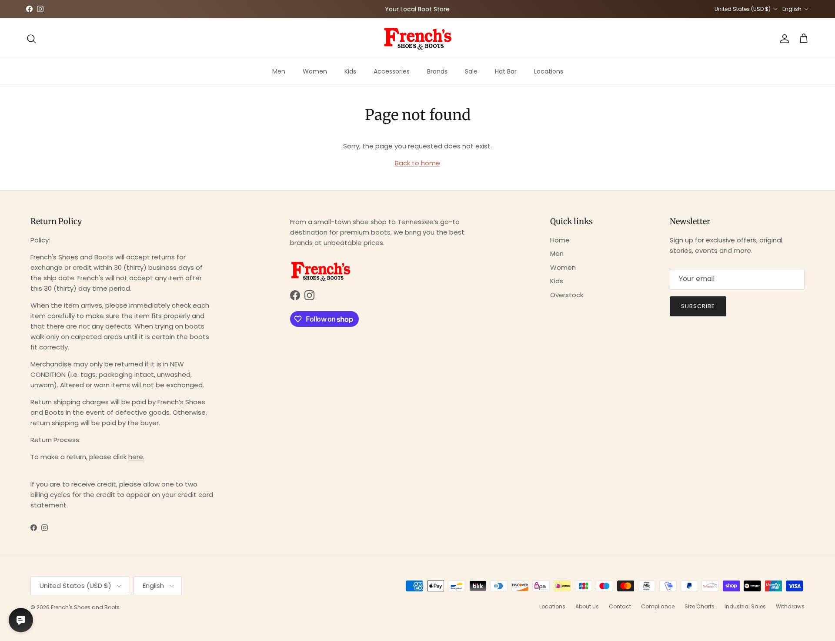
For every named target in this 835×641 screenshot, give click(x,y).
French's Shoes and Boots (85, 607)
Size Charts (700, 606)
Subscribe (698, 306)
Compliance (658, 606)
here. (136, 456)
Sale (471, 71)
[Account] (783, 39)
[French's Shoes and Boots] (417, 38)
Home (560, 240)
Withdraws (790, 606)
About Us (587, 606)
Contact (620, 606)
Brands (437, 71)
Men (278, 71)
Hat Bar (506, 71)
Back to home (417, 163)
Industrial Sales (745, 606)
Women (315, 71)
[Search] (31, 39)
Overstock (566, 294)
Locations (548, 71)
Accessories (392, 71)
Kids (350, 71)
